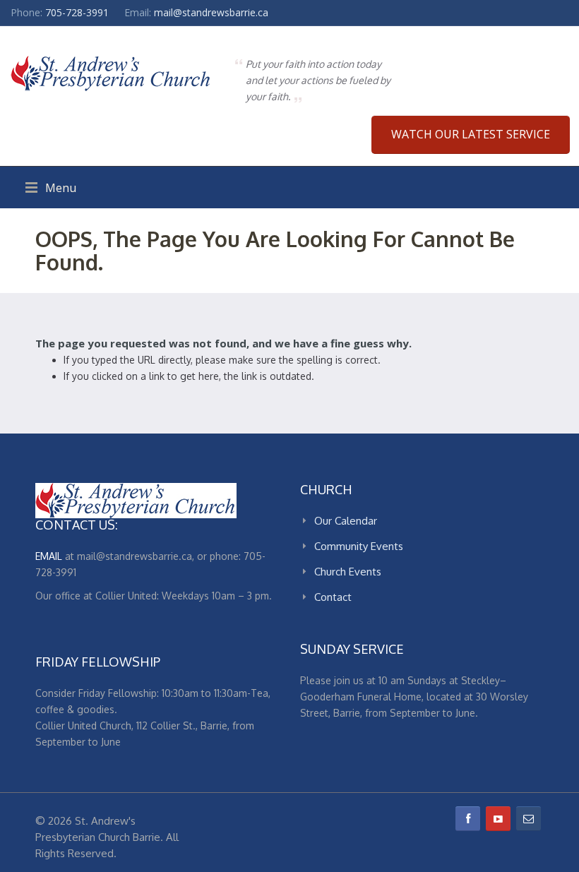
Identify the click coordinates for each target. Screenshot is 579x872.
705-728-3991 (77, 12)
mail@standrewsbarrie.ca (211, 12)
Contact (333, 597)
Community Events (358, 546)
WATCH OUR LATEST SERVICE (470, 134)
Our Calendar (345, 520)
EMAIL (48, 556)
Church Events (347, 571)
